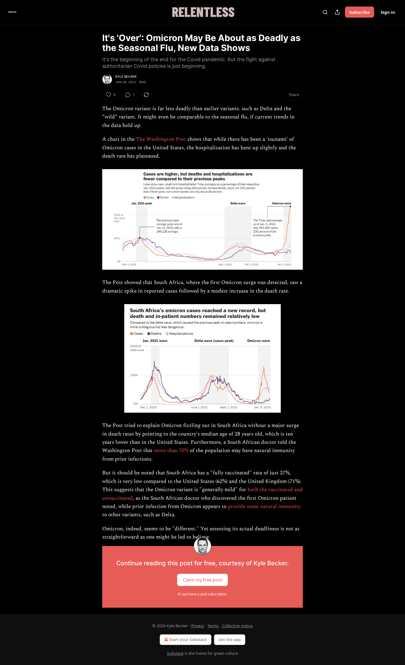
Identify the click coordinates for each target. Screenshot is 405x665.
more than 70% (171, 451)
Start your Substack (188, 639)
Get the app (229, 639)
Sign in (388, 12)
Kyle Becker (125, 77)
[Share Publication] (337, 12)
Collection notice (237, 625)
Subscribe (359, 12)
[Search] (325, 12)
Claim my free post (202, 580)
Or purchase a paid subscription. (202, 594)
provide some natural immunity (264, 506)
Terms (213, 625)
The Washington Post (161, 139)
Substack (175, 653)
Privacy (197, 625)
